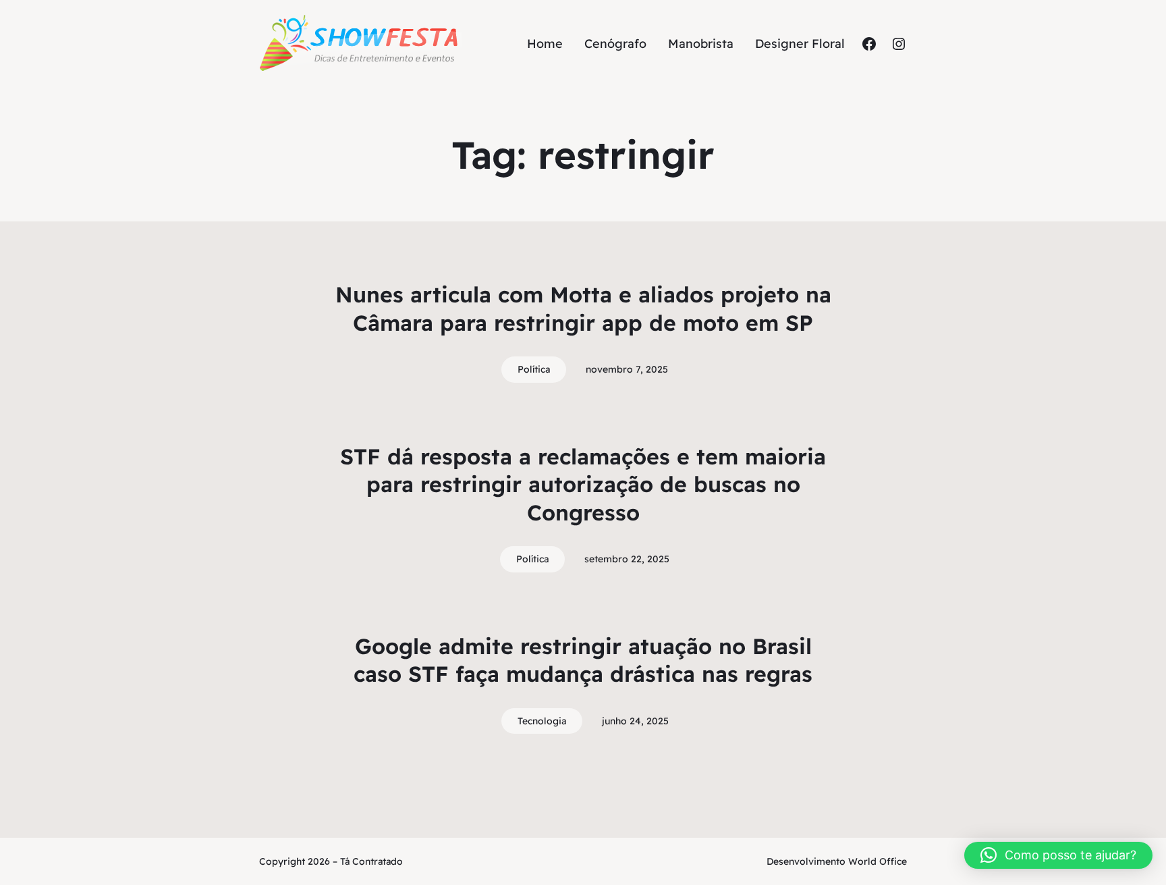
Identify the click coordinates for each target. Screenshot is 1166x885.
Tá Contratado (371, 861)
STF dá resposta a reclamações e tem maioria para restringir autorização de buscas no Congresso (583, 484)
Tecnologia (542, 721)
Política (534, 369)
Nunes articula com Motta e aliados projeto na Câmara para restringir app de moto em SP (583, 308)
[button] (1058, 855)
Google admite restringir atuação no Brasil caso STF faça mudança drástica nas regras (583, 660)
